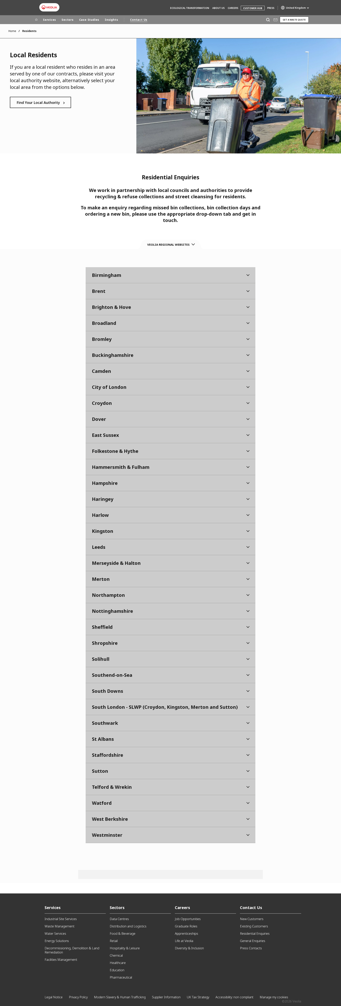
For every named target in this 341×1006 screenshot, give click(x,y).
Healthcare (118, 962)
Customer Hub (252, 8)
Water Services (55, 933)
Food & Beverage (122, 933)
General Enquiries (252, 940)
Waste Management (59, 926)
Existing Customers (254, 926)
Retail (114, 940)
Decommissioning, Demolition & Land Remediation (72, 950)
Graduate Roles (186, 926)
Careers (233, 8)
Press (270, 8)
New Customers (251, 919)
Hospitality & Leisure (125, 948)
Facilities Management (61, 959)
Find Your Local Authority (38, 102)
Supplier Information (166, 997)
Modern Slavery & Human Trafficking (120, 997)
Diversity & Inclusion (189, 948)
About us (218, 8)
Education (117, 970)
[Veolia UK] (49, 7)
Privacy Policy (78, 997)
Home (12, 31)
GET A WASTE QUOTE (294, 19)
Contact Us (138, 20)
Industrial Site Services (61, 919)
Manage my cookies (274, 997)
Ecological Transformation (189, 8)
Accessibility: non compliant (234, 997)
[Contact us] (275, 20)
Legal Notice (54, 997)
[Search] (268, 20)
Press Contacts (251, 948)
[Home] (36, 19)
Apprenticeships (186, 933)
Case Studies (89, 20)
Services (49, 20)
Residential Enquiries (255, 933)
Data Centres (119, 919)
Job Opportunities (188, 919)
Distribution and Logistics (128, 926)
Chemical (116, 955)
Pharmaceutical (121, 977)
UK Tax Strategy (198, 997)
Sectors (67, 20)
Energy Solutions (57, 940)
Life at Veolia (184, 940)
